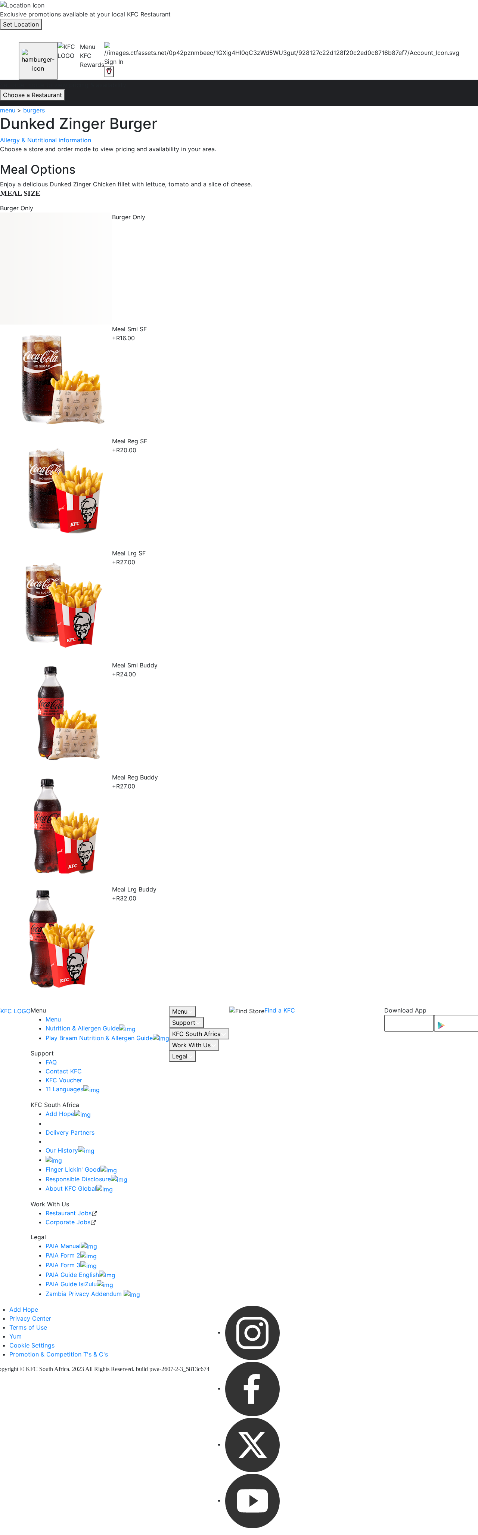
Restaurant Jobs (68, 1213)
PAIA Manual (63, 1246)
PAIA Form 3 (63, 1265)
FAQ (51, 1062)
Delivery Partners (70, 1132)
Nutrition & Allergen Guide (82, 1028)
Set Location (21, 24)
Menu (53, 1019)
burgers (34, 110)
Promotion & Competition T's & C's (58, 1354)
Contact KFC (64, 1071)
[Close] (38, 61)
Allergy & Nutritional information (45, 140)
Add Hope (60, 1113)
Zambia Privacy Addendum (85, 1293)
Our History (62, 1150)
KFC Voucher (64, 1080)
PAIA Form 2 (63, 1255)
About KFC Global (71, 1188)
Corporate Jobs (68, 1222)
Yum (15, 1336)
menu (7, 110)
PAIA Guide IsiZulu (71, 1284)
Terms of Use (28, 1327)
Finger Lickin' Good (73, 1169)
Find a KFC (279, 1010)
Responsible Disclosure (78, 1179)
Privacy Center (30, 1318)
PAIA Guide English (72, 1274)
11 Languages (64, 1089)
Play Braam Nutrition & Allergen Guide (99, 1038)
